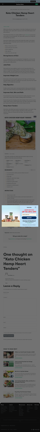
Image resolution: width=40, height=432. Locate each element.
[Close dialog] (35, 207)
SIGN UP (29, 217)
